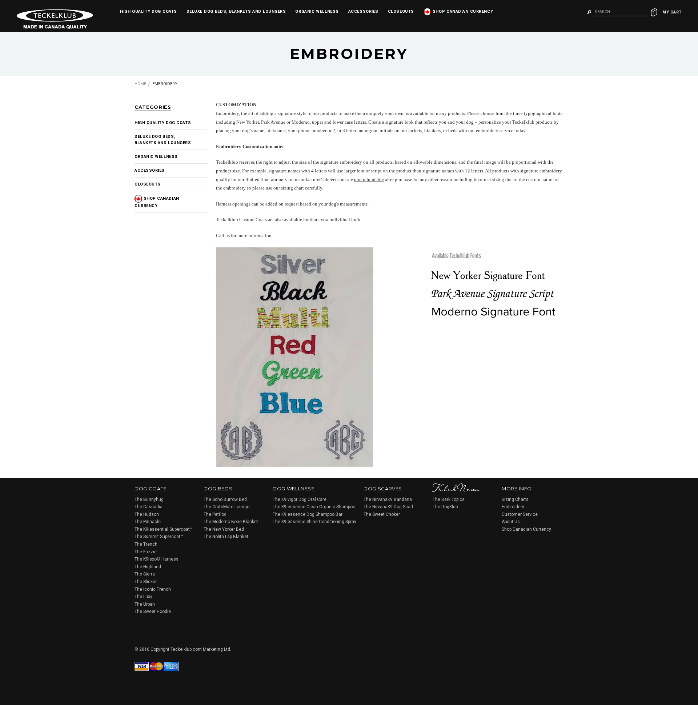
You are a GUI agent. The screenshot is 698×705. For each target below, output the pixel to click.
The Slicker (146, 581)
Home (140, 83)
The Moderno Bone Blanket (231, 521)
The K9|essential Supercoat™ (164, 529)
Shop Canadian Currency (462, 11)
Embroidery (513, 506)
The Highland (148, 566)
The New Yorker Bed (224, 529)
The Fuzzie (146, 551)
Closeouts (401, 11)
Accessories (363, 11)
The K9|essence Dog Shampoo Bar (307, 514)
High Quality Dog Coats (148, 11)
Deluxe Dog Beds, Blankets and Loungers (236, 11)
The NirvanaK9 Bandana (388, 499)
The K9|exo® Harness (156, 559)
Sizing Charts (515, 499)
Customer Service (520, 514)
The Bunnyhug (149, 499)
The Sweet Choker (382, 514)
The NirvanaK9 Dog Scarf (388, 506)
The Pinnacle (148, 521)
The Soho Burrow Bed (225, 499)
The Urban (145, 604)
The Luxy (143, 596)
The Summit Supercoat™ (159, 536)
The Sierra (145, 574)
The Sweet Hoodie (153, 611)
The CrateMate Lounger (227, 506)
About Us (511, 521)
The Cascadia (149, 506)
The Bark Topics (449, 499)
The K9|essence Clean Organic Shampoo (314, 506)
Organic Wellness (316, 11)
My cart (672, 12)
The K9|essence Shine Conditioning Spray (314, 521)
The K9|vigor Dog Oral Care (299, 499)
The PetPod (215, 514)
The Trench (146, 544)
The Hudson (147, 514)
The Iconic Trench (153, 589)
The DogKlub (445, 506)
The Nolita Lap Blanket (226, 536)
